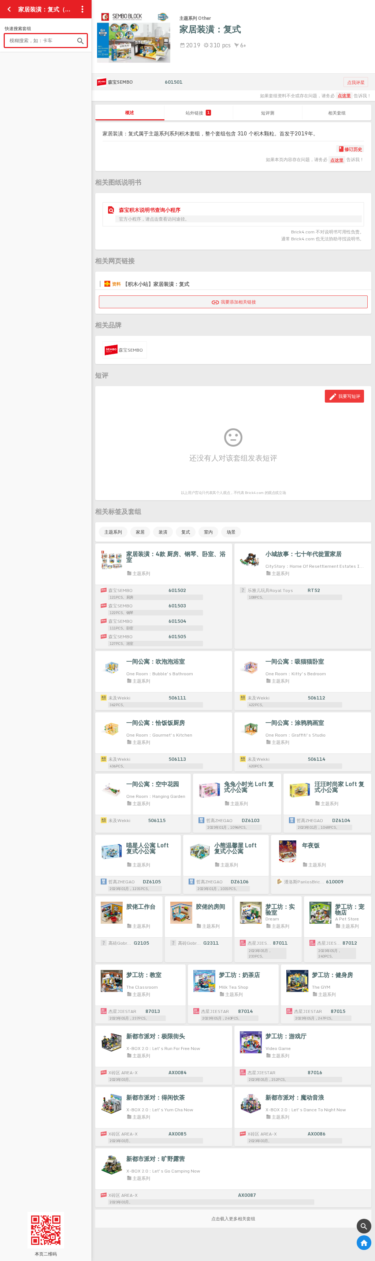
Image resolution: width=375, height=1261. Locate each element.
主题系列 (113, 531)
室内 (208, 531)
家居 (140, 531)
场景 (231, 531)
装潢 (163, 531)
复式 (185, 531)
